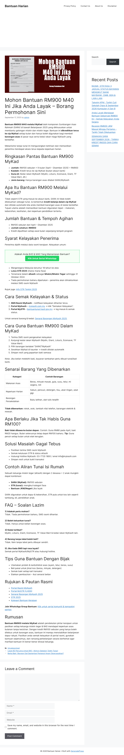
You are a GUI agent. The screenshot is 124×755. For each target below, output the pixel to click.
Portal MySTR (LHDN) (21, 591)
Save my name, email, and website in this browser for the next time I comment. (41, 727)
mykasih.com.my (37, 306)
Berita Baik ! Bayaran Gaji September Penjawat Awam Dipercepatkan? (36, 653)
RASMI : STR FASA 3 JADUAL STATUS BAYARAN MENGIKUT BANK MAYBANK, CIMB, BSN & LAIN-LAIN (105, 92)
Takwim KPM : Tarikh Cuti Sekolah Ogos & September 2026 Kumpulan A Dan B (105, 105)
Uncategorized (14, 648)
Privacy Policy (70, 6)
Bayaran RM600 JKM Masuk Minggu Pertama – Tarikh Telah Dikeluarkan (104, 129)
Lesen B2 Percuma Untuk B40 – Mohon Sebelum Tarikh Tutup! (33, 651)
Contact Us (85, 6)
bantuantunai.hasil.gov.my (40, 309)
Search (95, 57)
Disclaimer (112, 6)
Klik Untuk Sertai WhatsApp (42, 258)
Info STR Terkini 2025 (26, 289)
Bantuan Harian (16, 6)
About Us (99, 6)
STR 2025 (16, 597)
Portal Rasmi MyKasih (21, 588)
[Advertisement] (62, 30)
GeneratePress (77, 751)
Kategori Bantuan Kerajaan (24, 600)
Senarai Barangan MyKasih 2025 (51, 318)
